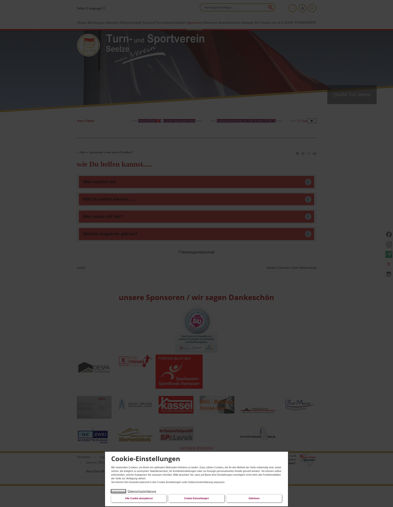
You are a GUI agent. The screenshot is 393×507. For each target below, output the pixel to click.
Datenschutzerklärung (142, 491)
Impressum (118, 491)
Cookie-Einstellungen (196, 498)
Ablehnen (254, 498)
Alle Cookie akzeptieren (139, 498)
